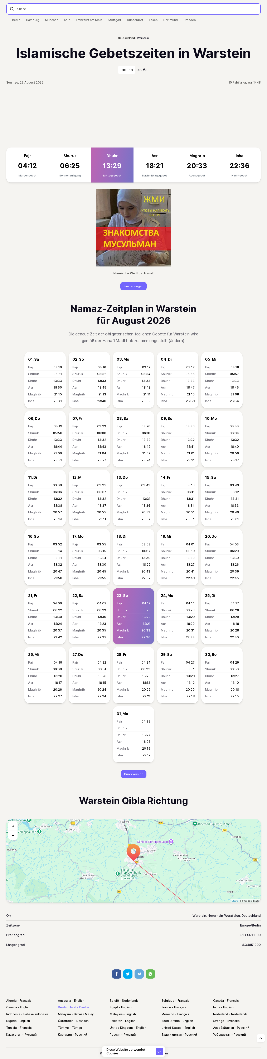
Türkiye (63, 1027)
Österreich (65, 1021)
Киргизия (65, 1034)
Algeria (11, 1000)
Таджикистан (171, 1034)
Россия (115, 1034)
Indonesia (13, 1014)
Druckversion (133, 774)
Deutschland (67, 1007)
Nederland (220, 1014)
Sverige (218, 1021)
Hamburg (32, 20)
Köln (67, 20)
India (216, 1007)
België (114, 1000)
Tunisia (11, 1027)
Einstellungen (133, 286)
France (166, 1007)
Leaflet (235, 900)
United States (171, 1027)
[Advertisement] (133, 116)
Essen (153, 20)
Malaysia (64, 1014)
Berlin (16, 20)
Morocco (167, 1014)
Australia (64, 1000)
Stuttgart (114, 20)
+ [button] (13, 826)
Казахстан (13, 1034)
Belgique (167, 1000)
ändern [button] (176, 340)
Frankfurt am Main (89, 20)
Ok (159, 1051)
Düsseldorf (135, 20)
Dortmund (170, 20)
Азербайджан (223, 1027)
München (51, 20)
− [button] (13, 835)
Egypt (114, 1007)
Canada (218, 1000)
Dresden (190, 20)
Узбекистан (221, 1034)
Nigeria (11, 1021)
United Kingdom (121, 1027)
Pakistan (116, 1021)
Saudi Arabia (170, 1021)
